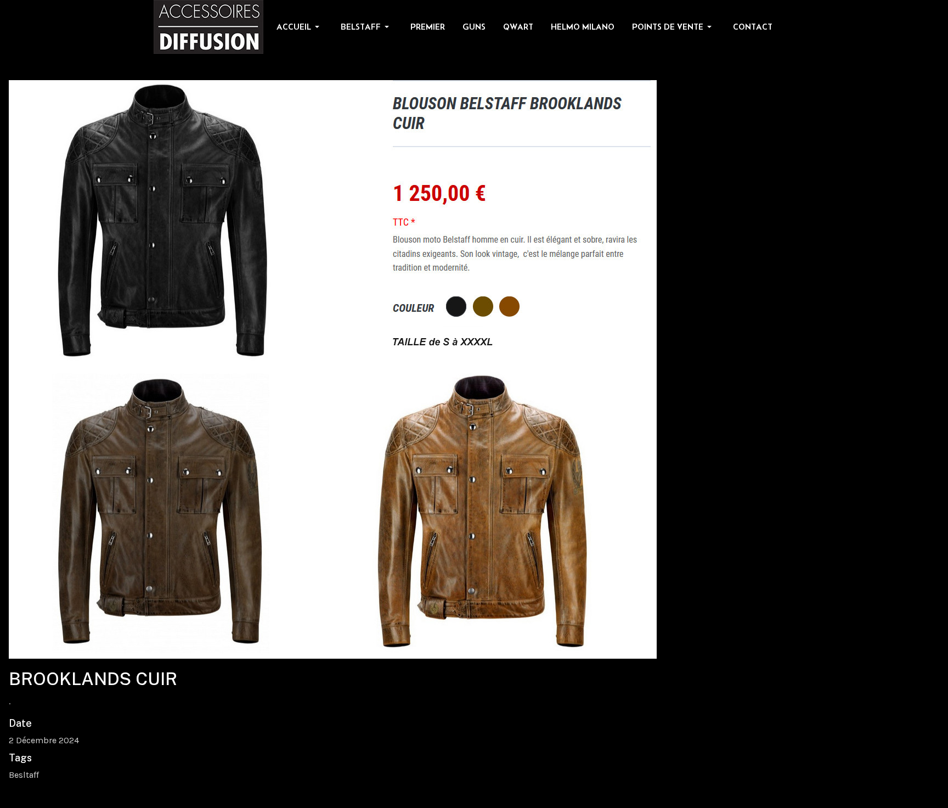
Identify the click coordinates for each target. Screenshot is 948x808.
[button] (300, 27)
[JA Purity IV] (208, 26)
